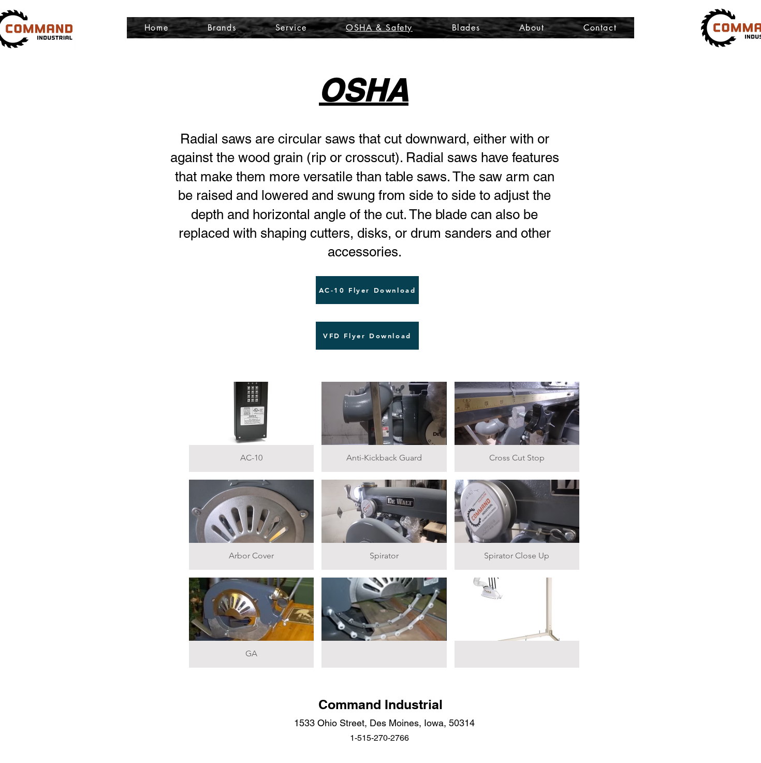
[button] (251, 427)
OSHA (363, 89)
